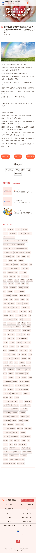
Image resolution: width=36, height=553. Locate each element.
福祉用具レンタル (7, 452)
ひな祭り (22, 362)
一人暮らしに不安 (7, 264)
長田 (18, 346)
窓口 (22, 436)
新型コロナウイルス (12, 272)
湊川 (27, 374)
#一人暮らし (9, 170)
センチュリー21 (7, 327)
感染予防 (26, 288)
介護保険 (5, 448)
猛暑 (11, 299)
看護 (30, 315)
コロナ (5, 260)
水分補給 (16, 299)
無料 (31, 264)
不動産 (29, 323)
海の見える (6, 303)
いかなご (27, 385)
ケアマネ (5, 456)
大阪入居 (16, 280)
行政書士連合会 (19, 385)
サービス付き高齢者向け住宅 (10, 401)
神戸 (4, 229)
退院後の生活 (28, 401)
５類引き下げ (6, 393)
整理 (4, 323)
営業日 (30, 354)
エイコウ (17, 378)
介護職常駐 (14, 296)
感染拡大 (10, 292)
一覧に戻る (18, 157)
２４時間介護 (6, 296)
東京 (4, 311)
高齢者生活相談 (19, 424)
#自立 (28, 170)
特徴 (19, 354)
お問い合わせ (28, 233)
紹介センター (11, 335)
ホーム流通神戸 (16, 327)
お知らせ (15, 381)
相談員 (20, 288)
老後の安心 (29, 280)
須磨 (9, 339)
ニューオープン (7, 409)
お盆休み (11, 378)
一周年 (16, 362)
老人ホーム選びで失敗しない (17, 460)
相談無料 (16, 264)
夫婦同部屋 (6, 405)
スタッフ (5, 233)
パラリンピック (25, 307)
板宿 (4, 272)
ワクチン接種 (23, 272)
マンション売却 (7, 319)
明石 (23, 284)
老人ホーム (10, 229)
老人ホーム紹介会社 (17, 393)
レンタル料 (23, 456)
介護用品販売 (6, 421)
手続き (23, 323)
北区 (13, 339)
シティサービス (11, 323)
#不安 (17, 170)
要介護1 (22, 280)
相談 (26, 264)
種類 (28, 335)
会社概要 (28, 253)
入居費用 (26, 421)
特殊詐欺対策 (6, 413)
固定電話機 (14, 413)
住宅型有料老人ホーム (22, 339)
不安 (21, 311)
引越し (5, 284)
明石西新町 (15, 409)
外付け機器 (22, 413)
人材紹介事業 (6, 256)
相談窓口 (5, 397)
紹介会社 (28, 370)
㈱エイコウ (26, 393)
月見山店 (16, 397)
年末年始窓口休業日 (25, 405)
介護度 (20, 421)
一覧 (24, 335)
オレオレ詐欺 (24, 409)
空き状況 (5, 288)
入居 (4, 280)
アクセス (21, 233)
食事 (25, 311)
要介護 (23, 448)
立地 (15, 444)
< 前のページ (5, 157)
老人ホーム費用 (26, 331)
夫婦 (4, 335)
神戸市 (21, 401)
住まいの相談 (28, 428)
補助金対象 (6, 417)
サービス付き (18, 315)
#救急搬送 (18, 174)
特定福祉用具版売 (27, 452)
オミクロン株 (16, 358)
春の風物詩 (10, 389)
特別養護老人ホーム (8, 366)
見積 (21, 319)
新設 (11, 397)
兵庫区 (5, 378)
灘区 (4, 370)
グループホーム (24, 346)
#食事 (23, 170)
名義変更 (17, 284)
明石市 (5, 374)
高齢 (15, 260)
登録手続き (6, 385)
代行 (12, 385)
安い (4, 424)
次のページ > (30, 157)
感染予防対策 (13, 288)
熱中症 (22, 299)
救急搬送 (5, 315)
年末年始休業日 (14, 436)
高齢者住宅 (20, 428)
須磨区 (10, 260)
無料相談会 (10, 424)
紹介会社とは (20, 464)
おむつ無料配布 (7, 381)
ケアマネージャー (14, 456)
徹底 (4, 292)
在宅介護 (19, 342)
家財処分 (15, 319)
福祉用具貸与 (17, 452)
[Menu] (33, 3)
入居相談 (21, 260)
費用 (19, 323)
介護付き (26, 303)
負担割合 (5, 460)
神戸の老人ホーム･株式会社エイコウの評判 (13, 245)
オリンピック (16, 307)
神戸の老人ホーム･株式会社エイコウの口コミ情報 (15, 241)
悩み (28, 256)
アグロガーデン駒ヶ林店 (9, 428)
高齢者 (23, 256)
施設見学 (24, 358)
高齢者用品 (6, 436)
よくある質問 (13, 233)
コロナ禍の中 (25, 276)
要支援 (28, 448)
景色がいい (19, 303)
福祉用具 (5, 342)
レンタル (12, 342)
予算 (11, 444)
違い (4, 339)
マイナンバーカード (24, 381)
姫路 (27, 284)
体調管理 (5, 276)
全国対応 (5, 362)
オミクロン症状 (7, 358)
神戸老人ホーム (20, 370)
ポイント (5, 444)
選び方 (18, 256)
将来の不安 (15, 432)
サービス (25, 229)
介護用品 (23, 417)
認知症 (5, 350)
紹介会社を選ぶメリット (9, 464)
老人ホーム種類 (26, 327)
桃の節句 (28, 362)
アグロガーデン (14, 417)
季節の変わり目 (14, 405)
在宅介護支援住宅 (19, 374)
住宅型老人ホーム (13, 350)
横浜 (29, 358)
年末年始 (24, 354)
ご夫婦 (11, 315)
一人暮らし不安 (7, 432)
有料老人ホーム (7, 307)
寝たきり (14, 421)
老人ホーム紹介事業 (19, 253)
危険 (27, 299)
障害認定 (5, 346)
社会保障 (24, 378)
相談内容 (5, 440)
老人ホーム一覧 (17, 331)
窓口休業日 (27, 436)
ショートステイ (26, 342)
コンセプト (18, 229)
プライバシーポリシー (8, 237)
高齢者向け (17, 440)
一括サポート (27, 319)
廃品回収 (11, 284)
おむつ (30, 378)
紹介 (11, 362)
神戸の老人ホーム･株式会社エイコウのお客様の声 (15, 249)
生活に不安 (12, 276)
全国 (23, 268)
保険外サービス (22, 444)
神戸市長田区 (11, 370)
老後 (27, 268)
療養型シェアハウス (24, 296)
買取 (30, 350)
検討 (28, 440)
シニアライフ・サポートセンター (11, 268)
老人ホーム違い (7, 331)
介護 (25, 315)
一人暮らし (15, 311)
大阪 (13, 256)
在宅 (11, 440)
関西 (9, 311)
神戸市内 (10, 280)
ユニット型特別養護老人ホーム (22, 366)
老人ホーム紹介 (23, 350)
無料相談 (23, 432)
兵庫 (22, 264)
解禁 (4, 389)
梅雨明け (5, 299)
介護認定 (12, 346)
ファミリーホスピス (19, 292)
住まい (23, 440)
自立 (30, 311)
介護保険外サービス (14, 448)
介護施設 (13, 354)
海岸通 (12, 303)
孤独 (19, 276)
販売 (28, 417)
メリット (19, 335)
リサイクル (6, 354)
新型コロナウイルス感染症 (21, 389)
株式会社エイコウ (7, 253)
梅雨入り (11, 374)
